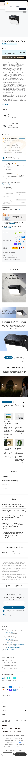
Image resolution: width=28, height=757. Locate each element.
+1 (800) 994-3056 (8, 639)
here (19, 209)
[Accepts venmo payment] (14, 690)
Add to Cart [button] (7, 754)
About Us (8, 738)
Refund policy (9, 740)
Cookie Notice (7, 746)
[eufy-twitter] (9, 721)
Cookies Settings (8, 744)
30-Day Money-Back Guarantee (12, 662)
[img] (3, 687)
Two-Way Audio (19, 405)
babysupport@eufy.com (14, 645)
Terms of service (19, 744)
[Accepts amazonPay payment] (7, 687)
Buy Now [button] (20, 754)
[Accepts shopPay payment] (10, 690)
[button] (5, 104)
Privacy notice (19, 740)
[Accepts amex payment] (10, 687)
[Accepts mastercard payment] (3, 690)
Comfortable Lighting (19, 361)
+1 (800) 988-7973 (8, 632)
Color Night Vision (7, 361)
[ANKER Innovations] (21, 1)
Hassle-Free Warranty (10, 665)
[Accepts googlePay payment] (21, 687)
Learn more (7, 227)
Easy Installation (19, 357)
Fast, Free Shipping (9, 660)
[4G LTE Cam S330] (14, 125)
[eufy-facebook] (6, 721)
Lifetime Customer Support (11, 668)
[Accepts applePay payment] (14, 687)
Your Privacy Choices (13, 742)
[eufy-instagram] (3, 721)
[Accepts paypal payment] (7, 690)
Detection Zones (8, 405)
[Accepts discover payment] (18, 687)
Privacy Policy (12, 611)
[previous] (3, 339)
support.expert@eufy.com (14, 647)
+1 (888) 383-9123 (8, 642)
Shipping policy (18, 738)
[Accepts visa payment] (18, 690)
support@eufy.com (20, 644)
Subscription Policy (19, 746)
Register (14, 607)
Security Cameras (8, 586)
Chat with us (12, 223)
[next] (25, 339)
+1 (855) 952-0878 (8, 635)
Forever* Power (8, 357)
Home (3, 586)
